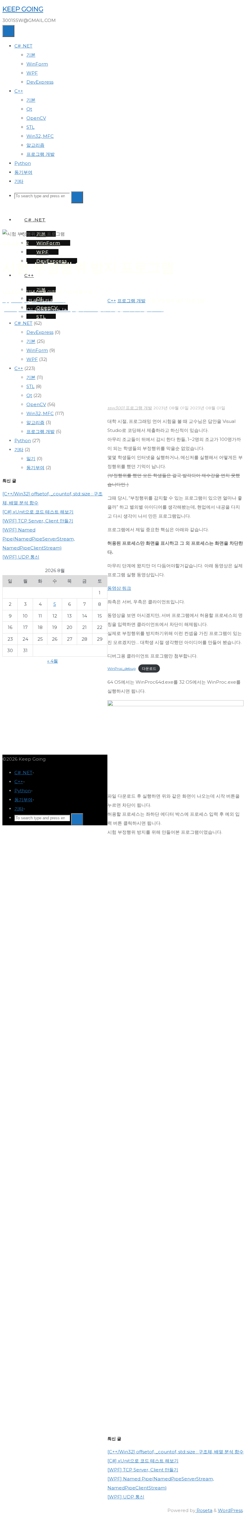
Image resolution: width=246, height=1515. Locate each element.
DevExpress (39, 332)
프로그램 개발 (15, 243)
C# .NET (23, 323)
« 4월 (52, 661)
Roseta (203, 1510)
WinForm (37, 350)
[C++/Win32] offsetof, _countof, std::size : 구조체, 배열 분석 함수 (175, 1452)
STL (30, 386)
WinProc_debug (121, 668)
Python (22, 440)
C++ (111, 300)
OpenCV (36, 404)
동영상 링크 (119, 588)
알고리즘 (35, 422)
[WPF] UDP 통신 (125, 1497)
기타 (18, 449)
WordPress (230, 1510)
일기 (30, 458)
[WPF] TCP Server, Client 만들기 (142, 1470)
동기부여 (35, 467)
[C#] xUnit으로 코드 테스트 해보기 (142, 1461)
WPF (32, 359)
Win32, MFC (40, 413)
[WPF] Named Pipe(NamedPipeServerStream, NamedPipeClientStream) (38, 539)
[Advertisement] (175, 359)
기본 (30, 341)
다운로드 (149, 668)
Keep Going (22, 9)
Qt (29, 395)
